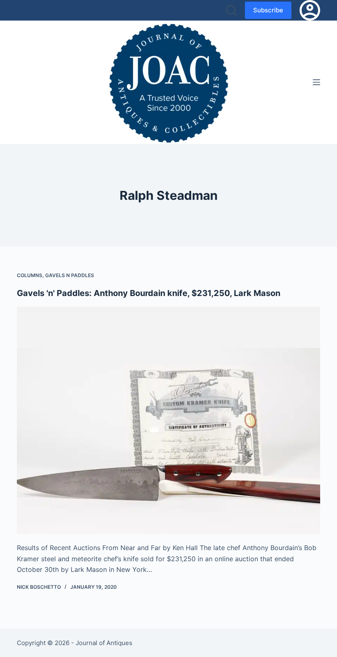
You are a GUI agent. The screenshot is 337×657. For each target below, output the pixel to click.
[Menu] (316, 82)
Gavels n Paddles (69, 275)
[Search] (231, 10)
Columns (29, 275)
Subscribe (268, 10)
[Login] (310, 10)
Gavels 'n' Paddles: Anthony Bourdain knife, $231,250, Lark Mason (148, 293)
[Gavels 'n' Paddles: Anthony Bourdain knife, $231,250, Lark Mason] (168, 420)
